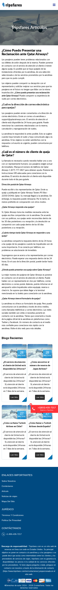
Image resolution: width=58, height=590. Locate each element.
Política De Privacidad (11, 520)
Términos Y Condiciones (13, 515)
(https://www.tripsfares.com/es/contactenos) (21, 571)
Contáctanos (7, 486)
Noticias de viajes (9, 496)
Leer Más (14, 397)
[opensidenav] (54, 5)
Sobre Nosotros (9, 481)
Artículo (5, 491)
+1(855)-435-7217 (47, 409)
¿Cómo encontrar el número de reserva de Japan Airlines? (40, 365)
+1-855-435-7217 (13, 534)
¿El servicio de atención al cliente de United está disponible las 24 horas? (14, 365)
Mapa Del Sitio (8, 501)
